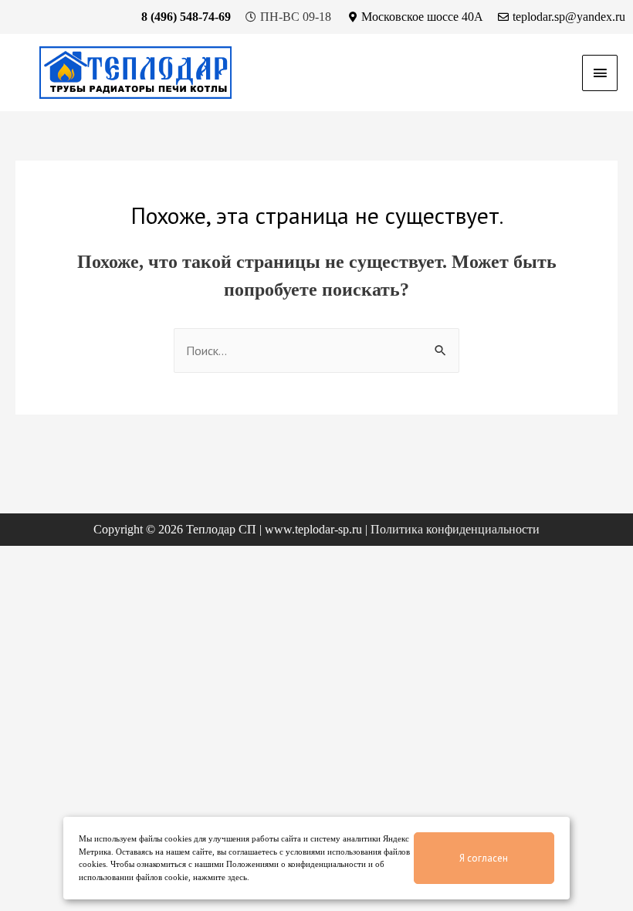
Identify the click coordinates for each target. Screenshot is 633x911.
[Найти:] (316, 350)
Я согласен (483, 858)
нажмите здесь (220, 877)
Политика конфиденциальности (455, 529)
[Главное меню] (600, 73)
